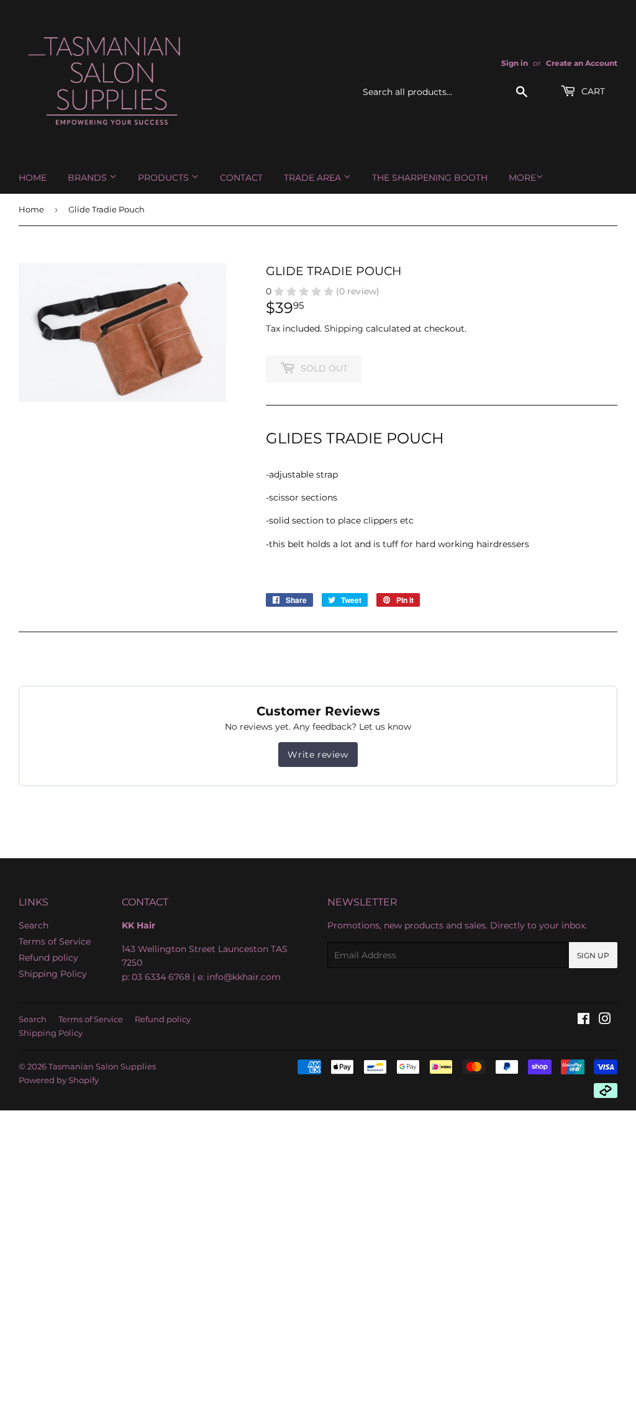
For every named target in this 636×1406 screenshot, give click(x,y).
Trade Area (313, 177)
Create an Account (581, 63)
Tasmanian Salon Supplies (102, 1066)
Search (33, 925)
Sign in (514, 63)
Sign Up (593, 955)
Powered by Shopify (59, 1080)
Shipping (343, 328)
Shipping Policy (53, 973)
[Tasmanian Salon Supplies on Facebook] (583, 1020)
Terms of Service (55, 941)
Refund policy (48, 957)
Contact (241, 177)
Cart (592, 91)
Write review (318, 754)
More (522, 177)
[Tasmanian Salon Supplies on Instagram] (605, 1020)
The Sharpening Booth (430, 177)
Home (33, 177)
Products (164, 177)
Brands (88, 177)
